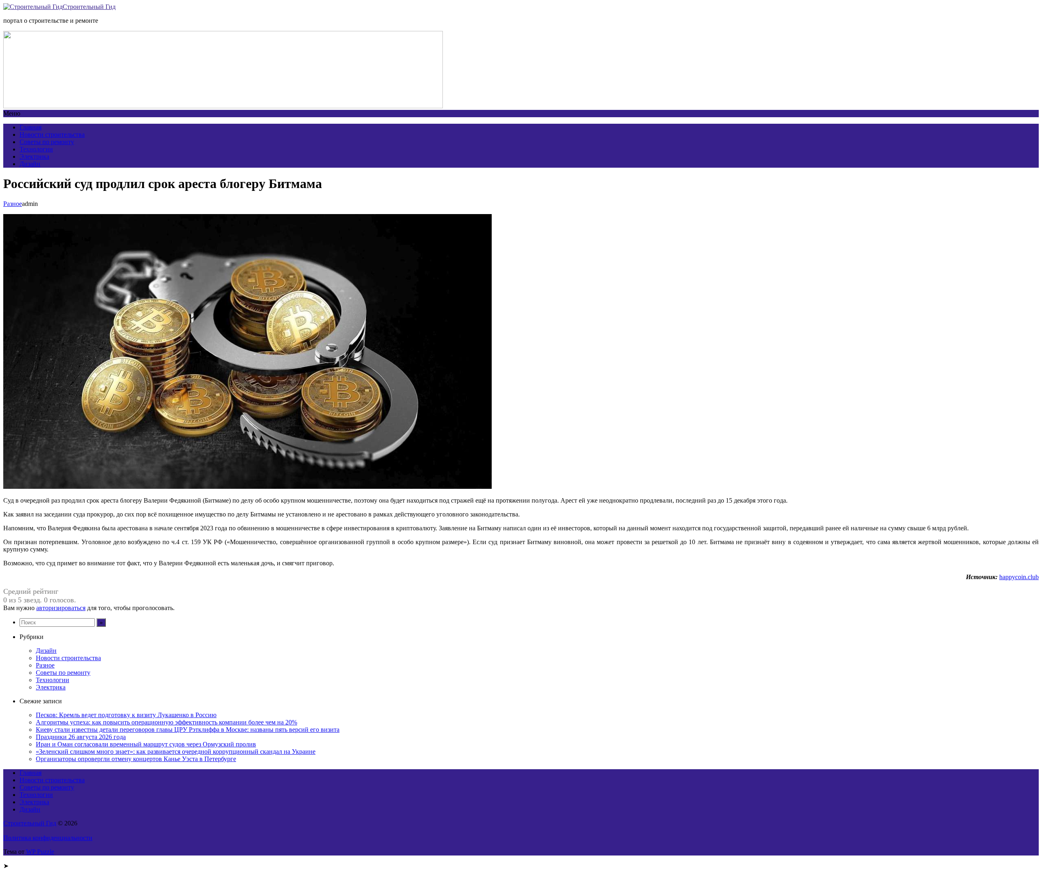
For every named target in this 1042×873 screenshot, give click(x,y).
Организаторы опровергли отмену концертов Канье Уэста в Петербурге (136, 758)
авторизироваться (60, 607)
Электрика (34, 156)
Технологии (36, 149)
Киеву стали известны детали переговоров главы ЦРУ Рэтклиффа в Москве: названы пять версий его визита (187, 729)
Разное (12, 203)
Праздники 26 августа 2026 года (81, 736)
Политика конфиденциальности (47, 837)
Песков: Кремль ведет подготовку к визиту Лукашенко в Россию (126, 714)
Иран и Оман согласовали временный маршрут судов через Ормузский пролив (146, 744)
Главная (31, 127)
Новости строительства (52, 134)
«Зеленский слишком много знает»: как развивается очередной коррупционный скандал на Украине (175, 751)
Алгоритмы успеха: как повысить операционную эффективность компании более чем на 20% (166, 722)
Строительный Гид (89, 6)
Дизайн (30, 163)
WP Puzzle (40, 851)
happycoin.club (1019, 576)
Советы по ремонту (47, 141)
